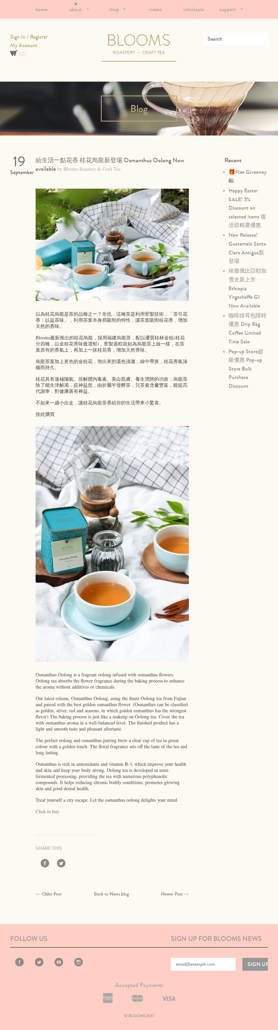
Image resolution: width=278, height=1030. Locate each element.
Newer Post (172, 894)
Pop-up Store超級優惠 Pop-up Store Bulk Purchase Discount (246, 369)
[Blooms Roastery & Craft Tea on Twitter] (61, 864)
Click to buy (47, 811)
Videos (155, 9)
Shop (114, 9)
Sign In (17, 37)
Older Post (52, 894)
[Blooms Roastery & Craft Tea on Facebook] (45, 864)
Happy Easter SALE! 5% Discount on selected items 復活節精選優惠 (247, 208)
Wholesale (193, 9)
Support (228, 9)
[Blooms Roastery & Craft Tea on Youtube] (59, 965)
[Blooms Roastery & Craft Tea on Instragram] (78, 965)
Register (38, 37)
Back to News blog (111, 894)
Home (41, 9)
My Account (23, 45)
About (76, 9)
